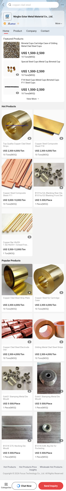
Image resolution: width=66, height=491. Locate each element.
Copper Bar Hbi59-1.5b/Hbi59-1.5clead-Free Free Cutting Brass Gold (15, 243)
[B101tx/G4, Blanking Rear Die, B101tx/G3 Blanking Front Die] (49, 174)
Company (31, 31)
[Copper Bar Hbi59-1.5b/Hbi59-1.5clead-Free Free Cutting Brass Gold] (17, 224)
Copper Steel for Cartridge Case (47, 299)
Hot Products (10, 467)
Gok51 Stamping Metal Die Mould (15, 397)
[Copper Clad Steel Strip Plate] (17, 279)
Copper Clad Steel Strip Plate (16, 298)
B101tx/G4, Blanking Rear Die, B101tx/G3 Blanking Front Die (49, 194)
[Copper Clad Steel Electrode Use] (17, 329)
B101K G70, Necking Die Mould (14, 447)
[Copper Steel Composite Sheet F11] (17, 174)
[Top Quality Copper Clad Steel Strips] (17, 125)
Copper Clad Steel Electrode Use (16, 348)
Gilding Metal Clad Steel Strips (49, 347)
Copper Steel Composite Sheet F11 (14, 194)
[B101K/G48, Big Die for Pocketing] (49, 427)
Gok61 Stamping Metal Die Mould (47, 397)
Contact (45, 31)
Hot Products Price (28, 467)
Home (6, 31)
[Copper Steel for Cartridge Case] (49, 279)
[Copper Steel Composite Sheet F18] (49, 125)
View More (32, 98)
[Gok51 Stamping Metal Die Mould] (17, 378)
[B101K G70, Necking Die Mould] (17, 427)
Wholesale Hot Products (51, 467)
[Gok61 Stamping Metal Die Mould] (49, 378)
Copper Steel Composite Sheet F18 (46, 144)
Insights (33, 469)
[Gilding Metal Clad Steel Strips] (49, 329)
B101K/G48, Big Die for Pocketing (45, 447)
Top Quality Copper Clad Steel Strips (17, 144)
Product (17, 31)
